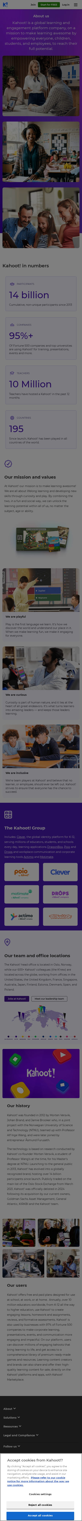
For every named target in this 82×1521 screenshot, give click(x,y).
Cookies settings (40, 1494)
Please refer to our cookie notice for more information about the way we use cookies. (38, 1481)
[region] (41, 1487)
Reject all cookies (40, 1504)
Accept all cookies (40, 1515)
